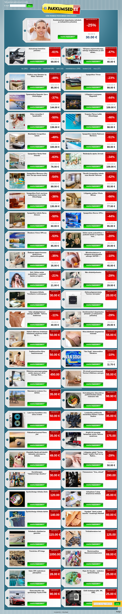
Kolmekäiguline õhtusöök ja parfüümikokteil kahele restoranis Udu (93, 394)
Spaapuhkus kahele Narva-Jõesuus (37, 214)
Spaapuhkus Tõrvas (93, 75)
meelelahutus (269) (73, 69)
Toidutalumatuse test (93, 531)
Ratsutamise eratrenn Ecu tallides (37, 392)
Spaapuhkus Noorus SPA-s (93, 213)
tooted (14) (87, 69)
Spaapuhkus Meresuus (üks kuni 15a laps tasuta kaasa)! (37, 174)
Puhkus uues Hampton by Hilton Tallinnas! (36, 75)
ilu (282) (25, 69)
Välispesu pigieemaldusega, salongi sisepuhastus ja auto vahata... (93, 50)
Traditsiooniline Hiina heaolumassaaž (37, 352)
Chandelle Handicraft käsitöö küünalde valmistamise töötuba (37, 454)
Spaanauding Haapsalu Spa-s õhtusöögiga (37, 95)
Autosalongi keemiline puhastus (37, 49)
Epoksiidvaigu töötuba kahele (37, 511)
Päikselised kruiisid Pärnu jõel (37, 433)
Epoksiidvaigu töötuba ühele (37, 492)
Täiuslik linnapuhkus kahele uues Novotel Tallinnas (93, 174)
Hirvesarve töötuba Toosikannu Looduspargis (37, 293)
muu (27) (97, 69)
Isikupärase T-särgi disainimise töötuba (93, 493)
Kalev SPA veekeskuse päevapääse (37, 572)
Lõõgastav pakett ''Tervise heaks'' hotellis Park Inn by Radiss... (93, 454)
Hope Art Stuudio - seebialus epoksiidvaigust (93, 572)
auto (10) (59, 69)
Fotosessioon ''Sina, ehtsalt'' (93, 472)
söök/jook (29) (35, 69)
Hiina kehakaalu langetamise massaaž (93, 332)
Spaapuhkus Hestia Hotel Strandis (37, 154)
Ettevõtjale (65, 612)
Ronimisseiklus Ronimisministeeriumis (93, 552)
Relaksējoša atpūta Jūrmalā (93, 154)
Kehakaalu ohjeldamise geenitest (37, 532)
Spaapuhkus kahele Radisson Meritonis (93, 135)
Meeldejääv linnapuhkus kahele (37, 135)
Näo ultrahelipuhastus (93, 272)
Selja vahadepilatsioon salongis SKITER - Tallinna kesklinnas (37, 313)
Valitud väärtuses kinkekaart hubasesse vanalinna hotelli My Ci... (37, 333)
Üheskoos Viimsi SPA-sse (36, 233)
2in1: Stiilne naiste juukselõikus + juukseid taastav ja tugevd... (37, 274)
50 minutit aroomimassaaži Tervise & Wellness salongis (93, 372)
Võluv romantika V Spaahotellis (37, 115)
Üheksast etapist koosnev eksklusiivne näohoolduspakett (37, 254)
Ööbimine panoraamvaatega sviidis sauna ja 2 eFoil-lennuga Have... (37, 373)
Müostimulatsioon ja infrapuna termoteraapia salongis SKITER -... (93, 254)
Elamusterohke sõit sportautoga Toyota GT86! (37, 591)
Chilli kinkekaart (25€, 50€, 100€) (93, 591)
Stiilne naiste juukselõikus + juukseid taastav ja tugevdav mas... (93, 234)
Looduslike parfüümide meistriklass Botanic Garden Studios (93, 414)
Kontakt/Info (57, 612)
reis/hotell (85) (48, 69)
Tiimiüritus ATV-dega (37, 551)
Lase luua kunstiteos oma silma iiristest (37, 413)
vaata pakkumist (67, 37)
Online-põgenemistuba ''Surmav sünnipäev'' (93, 293)
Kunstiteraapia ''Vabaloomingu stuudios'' (36, 473)
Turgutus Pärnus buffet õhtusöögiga (93, 115)
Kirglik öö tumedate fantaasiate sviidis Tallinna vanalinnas (93, 434)
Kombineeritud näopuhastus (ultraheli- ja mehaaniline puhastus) (67, 21)
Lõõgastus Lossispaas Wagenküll (93, 95)
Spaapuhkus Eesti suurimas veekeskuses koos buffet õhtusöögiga (37, 195)
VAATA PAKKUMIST (93, 384)
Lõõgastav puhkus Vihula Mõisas (93, 194)
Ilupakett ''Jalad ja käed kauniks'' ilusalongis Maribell (93, 512)
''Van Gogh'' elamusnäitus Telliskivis (93, 352)
